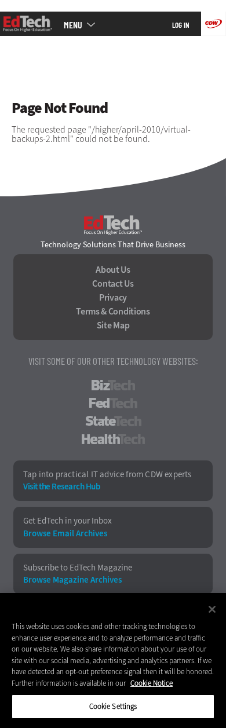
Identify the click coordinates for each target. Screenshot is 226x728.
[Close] (212, 609)
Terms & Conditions (113, 311)
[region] (113, 660)
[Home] (27, 24)
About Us (113, 270)
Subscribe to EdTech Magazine (77, 568)
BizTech (113, 385)
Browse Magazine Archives (72, 580)
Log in (180, 25)
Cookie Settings (113, 706)
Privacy (113, 297)
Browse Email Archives (65, 533)
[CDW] (213, 24)
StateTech (113, 421)
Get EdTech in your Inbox (67, 521)
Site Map (113, 325)
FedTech (113, 403)
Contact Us (112, 283)
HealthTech (113, 439)
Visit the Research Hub (61, 486)
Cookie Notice (151, 683)
